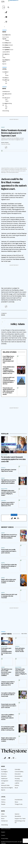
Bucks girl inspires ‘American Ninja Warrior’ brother (8, 470)
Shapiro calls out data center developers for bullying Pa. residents (8, 581)
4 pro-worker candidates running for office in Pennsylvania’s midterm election (7, 717)
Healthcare (4, 778)
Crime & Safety (19, 771)
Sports (4, 63)
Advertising (5, 110)
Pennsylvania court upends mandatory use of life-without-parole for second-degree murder (9, 391)
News (4, 32)
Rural (6, 59)
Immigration (4, 780)
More (4, 88)
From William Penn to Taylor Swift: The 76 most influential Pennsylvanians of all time (8, 359)
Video (4, 91)
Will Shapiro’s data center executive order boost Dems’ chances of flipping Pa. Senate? (8, 493)
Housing (7, 47)
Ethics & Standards (5, 828)
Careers (3, 835)
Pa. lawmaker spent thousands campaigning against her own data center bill (13, 459)
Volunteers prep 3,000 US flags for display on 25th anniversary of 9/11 (7, 504)
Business (4, 34)
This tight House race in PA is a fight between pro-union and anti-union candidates (8, 481)
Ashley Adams (5, 142)
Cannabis (8, 34)
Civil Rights (4, 771)
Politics (7, 54)
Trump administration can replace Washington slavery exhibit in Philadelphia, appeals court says (8, 370)
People (4, 80)
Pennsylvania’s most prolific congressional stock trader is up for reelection (8, 551)
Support (3, 832)
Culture (4, 72)
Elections (5, 45)
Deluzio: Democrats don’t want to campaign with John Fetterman (9, 596)
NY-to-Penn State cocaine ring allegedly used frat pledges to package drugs (9, 566)
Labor (4, 51)
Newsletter (18, 816)
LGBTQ (7, 51)
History (4, 77)
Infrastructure (19, 780)
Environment (18, 776)
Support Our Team (20, 818)
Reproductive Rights (7, 787)
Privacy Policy (4, 838)
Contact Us (4, 820)
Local (4, 69)
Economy (5, 42)
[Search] (8, 7)
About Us (4, 816)
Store (4, 97)
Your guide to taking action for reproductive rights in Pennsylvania (8, 694)
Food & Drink (18, 799)
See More (24, 633)
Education (18, 774)
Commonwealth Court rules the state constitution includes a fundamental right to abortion (9, 381)
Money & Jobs (5, 785)
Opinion (7, 91)
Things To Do (18, 804)
